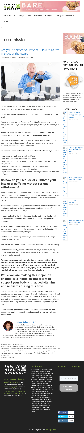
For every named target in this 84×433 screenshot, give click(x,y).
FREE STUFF (7, 16)
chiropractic (52, 346)
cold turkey (10, 349)
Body (21, 16)
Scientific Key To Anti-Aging (12, 382)
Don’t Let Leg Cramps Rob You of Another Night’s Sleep (76, 149)
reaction (10, 353)
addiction (6, 346)
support (30, 353)
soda (25, 353)
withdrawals (5, 355)
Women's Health (18, 344)
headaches (30, 351)
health (37, 351)
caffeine (40, 346)
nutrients (4, 353)
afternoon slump (24, 346)
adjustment (14, 346)
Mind (29, 16)
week (51, 353)
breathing (34, 346)
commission (18, 349)
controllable (37, 349)
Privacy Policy (51, 430)
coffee (3, 349)
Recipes (48, 16)
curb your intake (47, 349)
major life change (50, 351)
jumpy (41, 351)
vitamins (46, 353)
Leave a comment (9, 357)
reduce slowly (18, 353)
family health (15, 351)
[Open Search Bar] (2, 28)
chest (46, 346)
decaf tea (56, 349)
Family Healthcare (64, 16)
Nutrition (38, 16)
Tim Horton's (38, 353)
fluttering (23, 351)
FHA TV (5, 22)
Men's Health (7, 344)
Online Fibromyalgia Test (11, 387)
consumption (27, 349)
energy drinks (5, 351)
